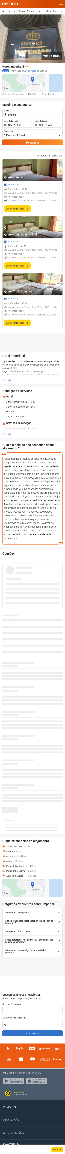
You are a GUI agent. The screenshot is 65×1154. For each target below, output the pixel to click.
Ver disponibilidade (15, 208)
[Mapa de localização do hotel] (32, 83)
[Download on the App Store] (37, 1082)
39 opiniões (30, 71)
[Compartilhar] (61, 19)
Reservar (57, 1149)
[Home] (3, 11)
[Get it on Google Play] (14, 1082)
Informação (11, 1119)
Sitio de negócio (13, 1132)
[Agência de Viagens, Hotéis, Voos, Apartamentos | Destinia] (10, 4)
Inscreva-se (32, 1033)
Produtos (9, 1106)
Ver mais (6, 380)
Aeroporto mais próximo (14, 1017)
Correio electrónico (11, 1004)
